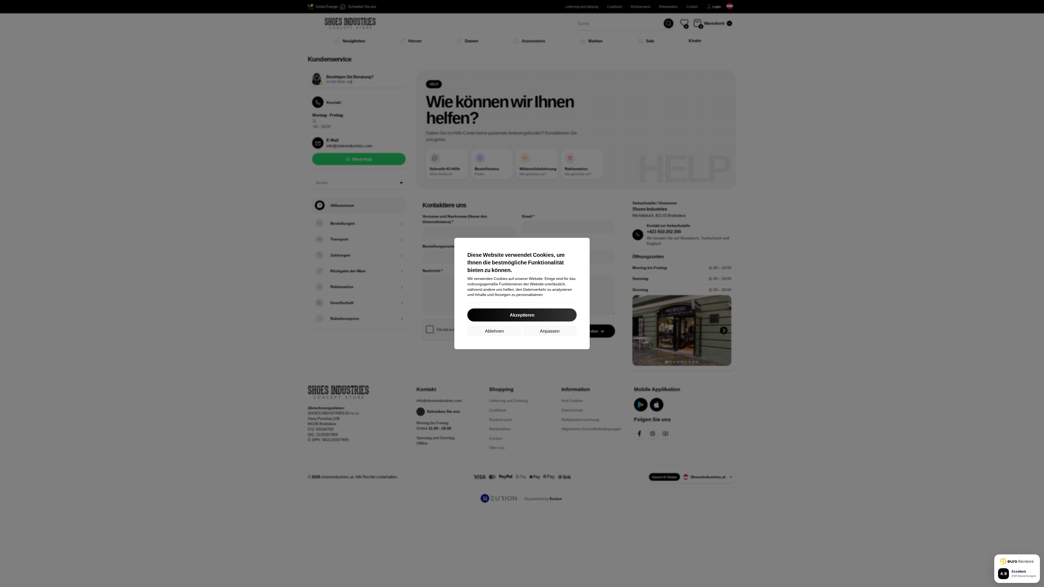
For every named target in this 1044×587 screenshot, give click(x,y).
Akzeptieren (522, 314)
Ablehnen (494, 330)
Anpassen (550, 330)
